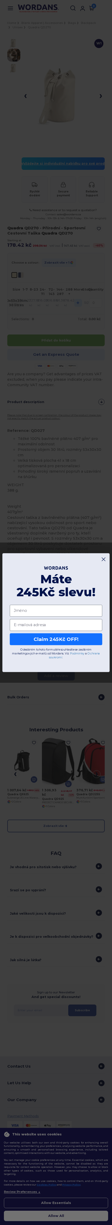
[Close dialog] (103, 559)
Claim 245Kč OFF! (56, 639)
